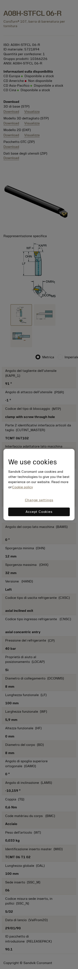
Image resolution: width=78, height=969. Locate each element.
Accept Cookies (39, 512)
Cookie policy (22, 487)
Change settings (39, 500)
